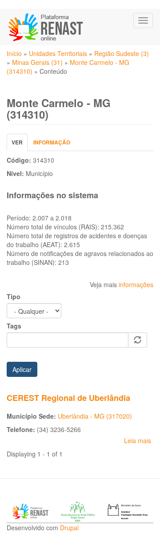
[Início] (46, 27)
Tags (14, 325)
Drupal (69, 527)
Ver (20, 144)
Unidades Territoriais (58, 53)
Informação (51, 142)
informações (136, 284)
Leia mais (137, 440)
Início (14, 53)
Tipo (13, 296)
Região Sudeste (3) (121, 53)
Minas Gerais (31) (37, 62)
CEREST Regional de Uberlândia (68, 398)
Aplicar (22, 369)
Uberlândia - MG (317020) (95, 416)
